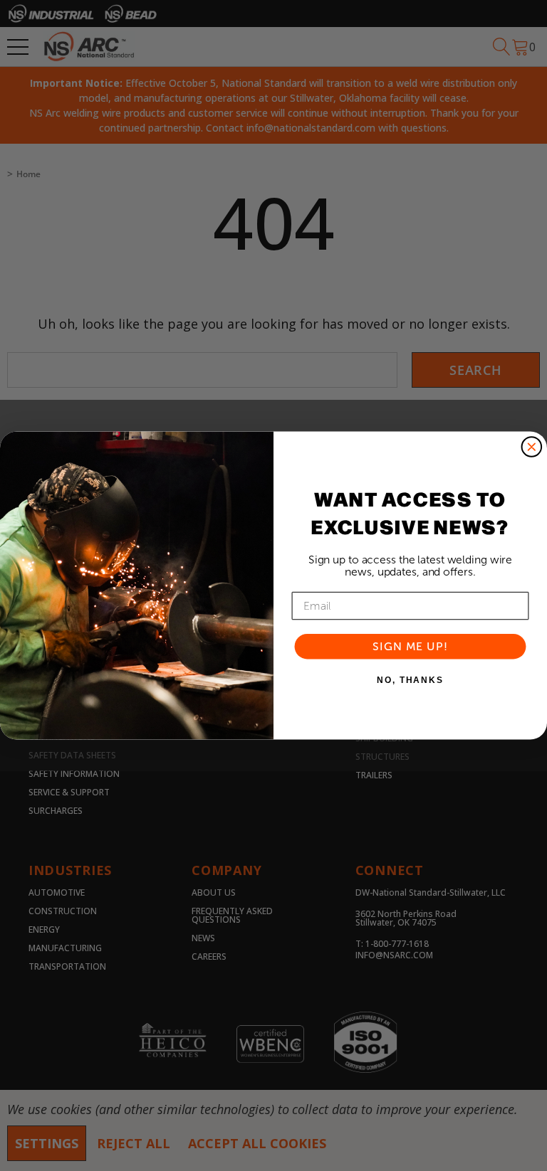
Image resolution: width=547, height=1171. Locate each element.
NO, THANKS (410, 680)
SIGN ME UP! (410, 646)
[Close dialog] (532, 446)
